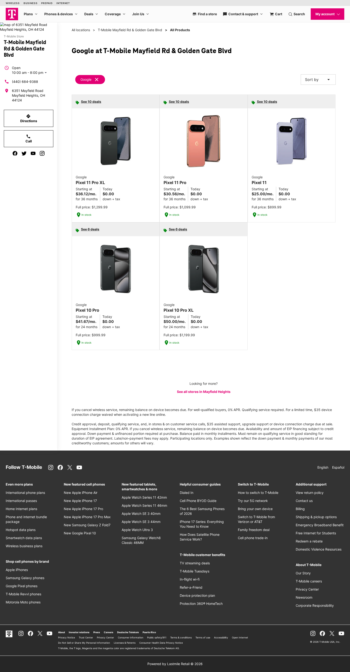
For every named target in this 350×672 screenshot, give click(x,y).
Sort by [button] (318, 79)
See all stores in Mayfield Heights (203, 392)
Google (85, 79)
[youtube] (33, 153)
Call (28, 138)
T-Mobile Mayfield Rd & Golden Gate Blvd (130, 30)
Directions (28, 118)
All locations (81, 30)
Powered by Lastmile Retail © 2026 (175, 664)
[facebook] (15, 153)
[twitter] (24, 153)
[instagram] (42, 153)
